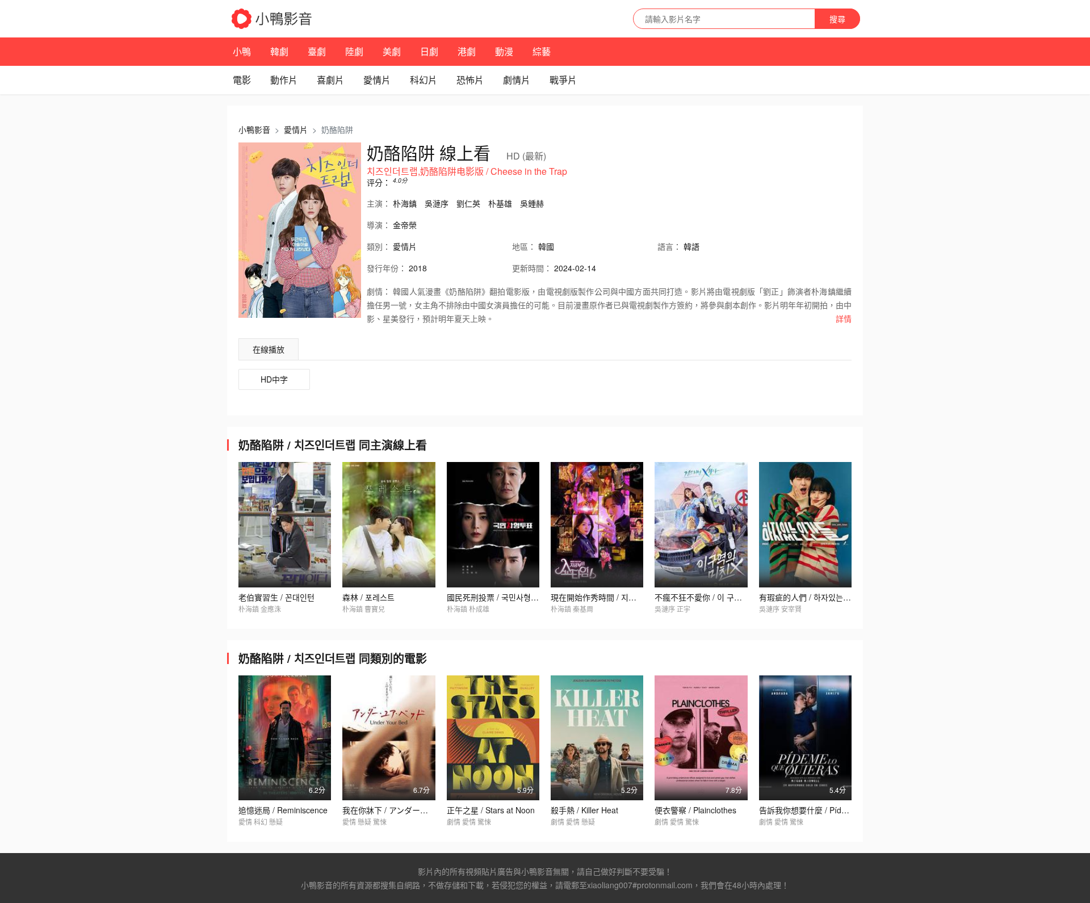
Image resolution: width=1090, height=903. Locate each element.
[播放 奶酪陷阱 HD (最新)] (299, 230)
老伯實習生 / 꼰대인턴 (276, 597)
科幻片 (423, 79)
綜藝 (542, 51)
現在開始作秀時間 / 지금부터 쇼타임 (613, 597)
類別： (379, 246)
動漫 (504, 51)
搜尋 (837, 18)
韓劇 (279, 51)
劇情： (379, 291)
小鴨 (242, 51)
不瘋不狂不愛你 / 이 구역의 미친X (713, 597)
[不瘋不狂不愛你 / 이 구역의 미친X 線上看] (701, 524)
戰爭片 (563, 79)
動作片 (283, 79)
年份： (386, 268)
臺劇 (317, 51)
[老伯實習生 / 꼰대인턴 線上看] (284, 524)
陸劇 (354, 51)
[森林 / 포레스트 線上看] (388, 524)
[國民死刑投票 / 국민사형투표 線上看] (493, 524)
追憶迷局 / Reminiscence (283, 810)
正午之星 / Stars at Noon (491, 810)
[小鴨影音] (272, 19)
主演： (379, 203)
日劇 (429, 51)
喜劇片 (330, 79)
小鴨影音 (254, 129)
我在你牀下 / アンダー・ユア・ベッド (409, 810)
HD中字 (274, 379)
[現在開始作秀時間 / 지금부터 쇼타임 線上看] (597, 524)
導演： (379, 224)
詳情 (844, 318)
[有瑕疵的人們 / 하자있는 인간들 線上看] (805, 524)
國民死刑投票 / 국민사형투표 (496, 597)
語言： (669, 246)
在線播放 (268, 349)
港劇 (467, 51)
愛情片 (377, 79)
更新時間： (532, 268)
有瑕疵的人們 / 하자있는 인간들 (813, 597)
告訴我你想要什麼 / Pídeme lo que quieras (835, 810)
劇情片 (516, 79)
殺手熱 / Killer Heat (584, 810)
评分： (379, 182)
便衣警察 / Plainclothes (695, 810)
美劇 (392, 51)
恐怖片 (470, 79)
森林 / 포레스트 (368, 597)
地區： (524, 246)
